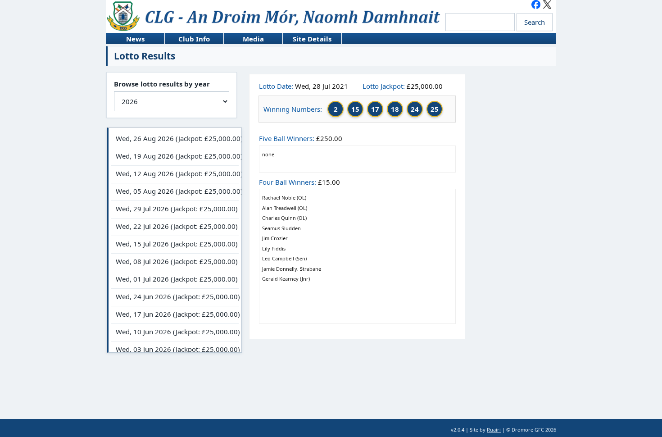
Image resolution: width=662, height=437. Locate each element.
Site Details (307, 39)
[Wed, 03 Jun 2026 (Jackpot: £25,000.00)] (175, 350)
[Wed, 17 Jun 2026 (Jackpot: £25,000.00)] (175, 315)
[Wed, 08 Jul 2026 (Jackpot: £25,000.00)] (175, 262)
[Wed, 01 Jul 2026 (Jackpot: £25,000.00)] (175, 280)
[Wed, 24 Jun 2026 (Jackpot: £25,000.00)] (175, 297)
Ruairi (494, 429)
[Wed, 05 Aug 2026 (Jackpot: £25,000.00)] (175, 192)
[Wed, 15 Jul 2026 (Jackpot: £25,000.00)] (175, 245)
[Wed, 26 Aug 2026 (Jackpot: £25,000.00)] (175, 139)
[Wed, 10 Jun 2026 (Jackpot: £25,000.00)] (175, 332)
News (125, 39)
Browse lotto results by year (162, 83)
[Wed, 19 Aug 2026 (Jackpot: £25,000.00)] (175, 157)
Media (244, 39)
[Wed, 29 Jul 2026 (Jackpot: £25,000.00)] (175, 209)
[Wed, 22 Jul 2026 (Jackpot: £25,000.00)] (175, 227)
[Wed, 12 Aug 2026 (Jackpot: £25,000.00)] (175, 174)
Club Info (187, 39)
